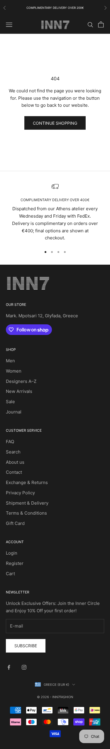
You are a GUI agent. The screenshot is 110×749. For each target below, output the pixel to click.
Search (13, 452)
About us (15, 462)
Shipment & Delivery (27, 503)
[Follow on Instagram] (24, 667)
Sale (10, 401)
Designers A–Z (21, 381)
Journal (13, 412)
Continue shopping (55, 123)
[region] (55, 212)
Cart (10, 573)
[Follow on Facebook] (9, 667)
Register (14, 563)
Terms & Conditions (26, 513)
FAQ (10, 441)
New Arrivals (19, 391)
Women (13, 371)
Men (10, 360)
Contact (14, 472)
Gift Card (15, 523)
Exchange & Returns (27, 482)
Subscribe (25, 645)
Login (11, 553)
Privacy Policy (20, 493)
